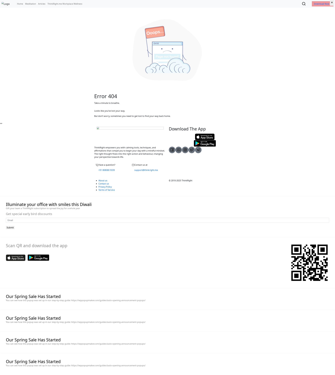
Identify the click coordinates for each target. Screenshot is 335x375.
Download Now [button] (322, 3)
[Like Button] (1, 123)
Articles (41, 3)
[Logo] (6, 4)
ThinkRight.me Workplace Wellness (65, 3)
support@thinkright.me (146, 170)
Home (20, 3)
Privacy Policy (105, 186)
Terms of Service (106, 189)
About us (102, 180)
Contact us (103, 183)
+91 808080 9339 (106, 170)
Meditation (30, 3)
